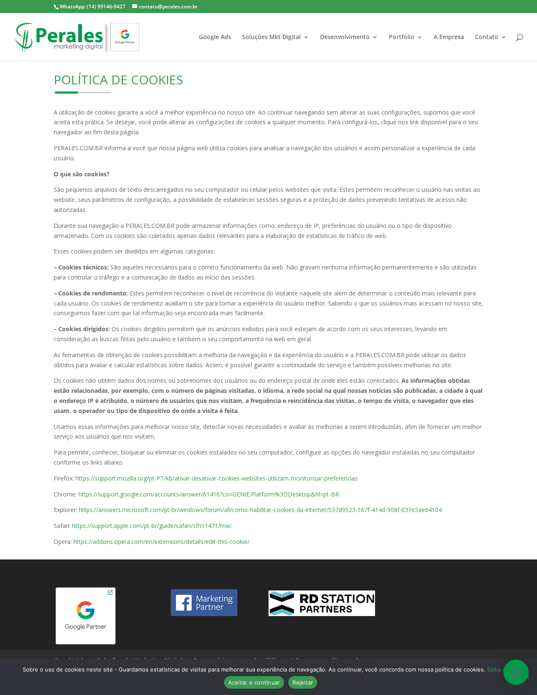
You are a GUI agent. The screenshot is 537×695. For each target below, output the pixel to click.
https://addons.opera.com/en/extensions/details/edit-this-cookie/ (161, 542)
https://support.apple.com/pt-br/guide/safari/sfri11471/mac (152, 526)
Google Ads (215, 37)
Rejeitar (302, 682)
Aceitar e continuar (254, 682)
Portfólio (401, 37)
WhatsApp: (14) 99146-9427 (92, 6)
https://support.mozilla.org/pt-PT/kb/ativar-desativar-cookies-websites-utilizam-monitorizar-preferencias (217, 478)
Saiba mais (500, 669)
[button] (516, 672)
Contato (486, 37)
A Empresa (449, 37)
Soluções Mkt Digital (271, 37)
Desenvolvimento (345, 37)
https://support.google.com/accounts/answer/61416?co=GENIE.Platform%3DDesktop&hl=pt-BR (208, 494)
